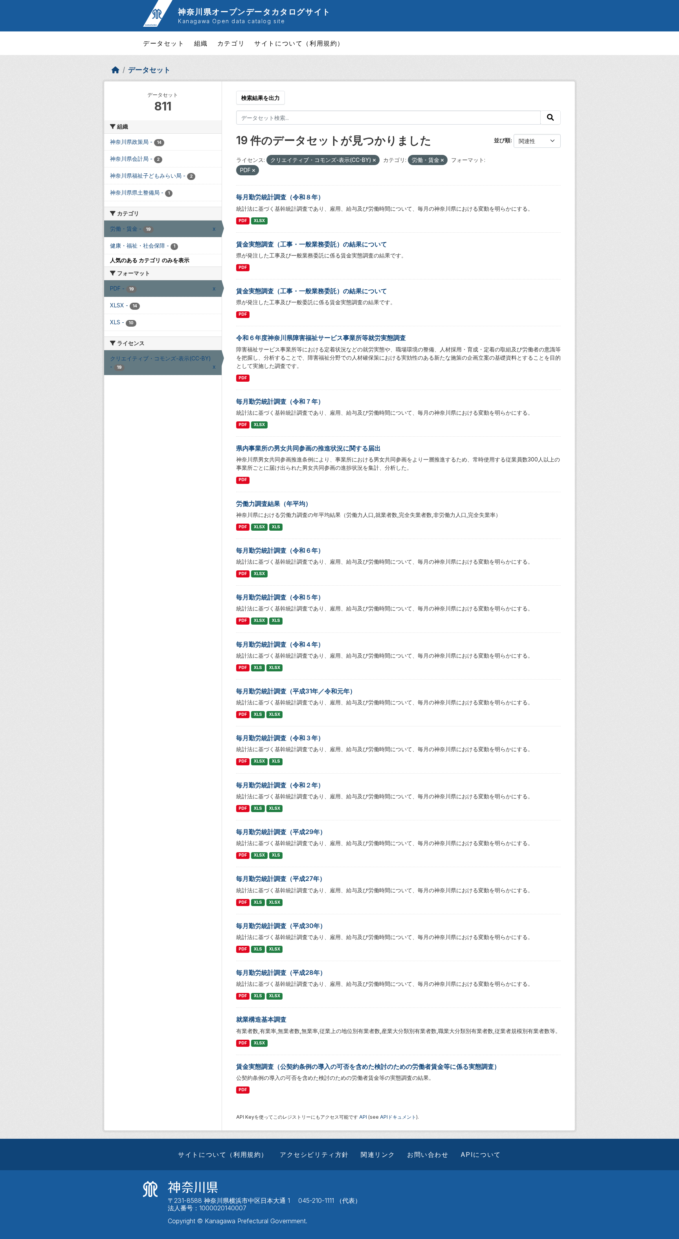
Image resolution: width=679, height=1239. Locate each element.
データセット (164, 43)
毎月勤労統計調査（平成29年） (281, 832)
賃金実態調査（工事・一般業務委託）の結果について (311, 244)
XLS (276, 526)
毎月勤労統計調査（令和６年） (280, 550)
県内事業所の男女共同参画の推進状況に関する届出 (308, 448)
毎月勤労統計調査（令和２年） (280, 785)
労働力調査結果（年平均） (274, 503)
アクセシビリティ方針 (314, 1154)
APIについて (481, 1154)
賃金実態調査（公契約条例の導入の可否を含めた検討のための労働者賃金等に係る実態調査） (368, 1066)
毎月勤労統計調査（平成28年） (281, 972)
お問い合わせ (428, 1154)
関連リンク (378, 1154)
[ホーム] (115, 70)
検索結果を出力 (260, 97)
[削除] (374, 160)
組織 (201, 43)
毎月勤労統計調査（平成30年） (281, 926)
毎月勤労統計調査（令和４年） (280, 644)
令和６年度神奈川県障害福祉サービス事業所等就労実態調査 (321, 338)
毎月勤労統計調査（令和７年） (280, 401)
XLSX (259, 220)
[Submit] (550, 117)
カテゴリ (231, 43)
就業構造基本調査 (261, 1019)
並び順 (502, 140)
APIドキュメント (398, 1117)
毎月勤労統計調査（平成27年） (281, 878)
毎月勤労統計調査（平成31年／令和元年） (296, 691)
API (363, 1117)
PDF (243, 220)
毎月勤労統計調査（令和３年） (280, 738)
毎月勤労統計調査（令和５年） (280, 597)
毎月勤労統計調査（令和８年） (280, 197)
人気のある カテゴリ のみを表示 (149, 260)
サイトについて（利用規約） (299, 43)
